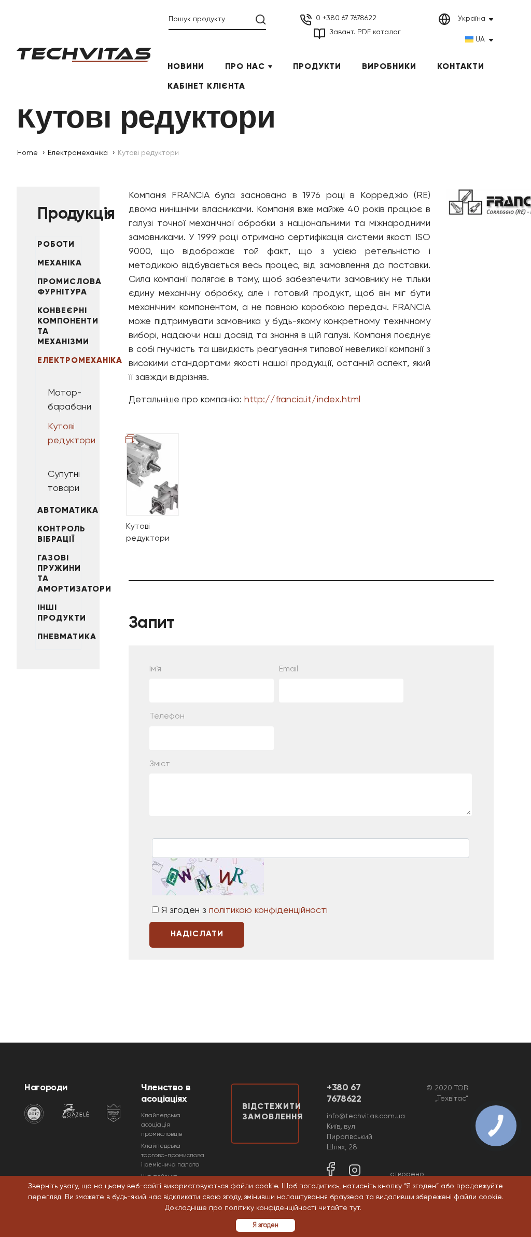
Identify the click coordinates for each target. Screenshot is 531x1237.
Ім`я (155, 669)
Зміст (159, 764)
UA (480, 39)
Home (27, 153)
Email (288, 669)
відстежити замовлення (270, 1112)
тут (355, 1208)
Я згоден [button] (265, 1225)
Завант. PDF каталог (365, 32)
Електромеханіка (78, 153)
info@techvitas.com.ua (366, 1116)
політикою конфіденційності (268, 910)
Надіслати (197, 934)
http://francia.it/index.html (302, 399)
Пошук (261, 20)
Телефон (167, 716)
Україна (471, 18)
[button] (365, 1208)
